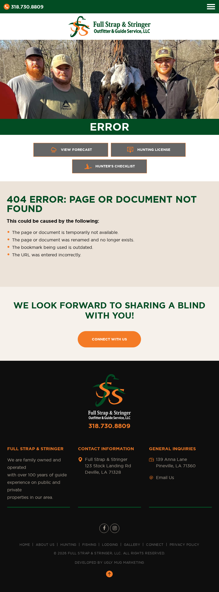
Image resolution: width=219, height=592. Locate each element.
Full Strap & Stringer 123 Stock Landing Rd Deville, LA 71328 (108, 466)
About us (45, 544)
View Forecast (76, 150)
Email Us (165, 477)
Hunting (68, 544)
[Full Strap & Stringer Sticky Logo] (109, 25)
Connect (155, 544)
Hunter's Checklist (115, 166)
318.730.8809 (27, 6)
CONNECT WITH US (109, 339)
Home (24, 544)
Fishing (89, 544)
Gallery (132, 544)
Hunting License (153, 150)
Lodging (110, 544)
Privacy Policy (185, 544)
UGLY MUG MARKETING (124, 562)
